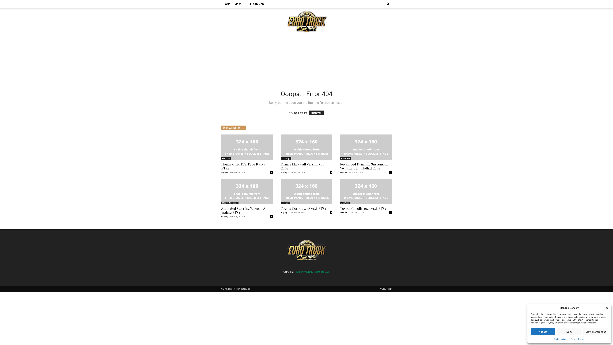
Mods (238, 4)
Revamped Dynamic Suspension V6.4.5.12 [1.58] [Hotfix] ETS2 (364, 166)
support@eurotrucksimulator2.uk (312, 271)
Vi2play (224, 172)
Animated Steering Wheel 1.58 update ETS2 (243, 210)
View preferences (596, 331)
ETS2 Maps (286, 158)
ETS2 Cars (226, 158)
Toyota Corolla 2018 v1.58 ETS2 (303, 208)
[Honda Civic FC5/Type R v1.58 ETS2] (247, 147)
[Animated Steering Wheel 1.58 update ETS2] (247, 191)
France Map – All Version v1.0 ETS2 (302, 166)
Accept (543, 331)
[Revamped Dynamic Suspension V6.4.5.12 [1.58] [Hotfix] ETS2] (366, 147)
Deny (569, 331)
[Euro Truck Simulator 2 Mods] (306, 21)
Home (226, 4)
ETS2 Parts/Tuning (230, 203)
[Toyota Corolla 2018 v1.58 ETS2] (306, 191)
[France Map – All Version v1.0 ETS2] (306, 147)
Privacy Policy (577, 339)
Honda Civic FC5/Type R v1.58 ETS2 (243, 166)
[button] (606, 308)
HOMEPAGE (316, 113)
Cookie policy (560, 339)
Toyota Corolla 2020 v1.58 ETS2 (363, 208)
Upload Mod (256, 4)
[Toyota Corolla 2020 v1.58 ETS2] (366, 191)
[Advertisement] (306, 58)
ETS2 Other (345, 158)
